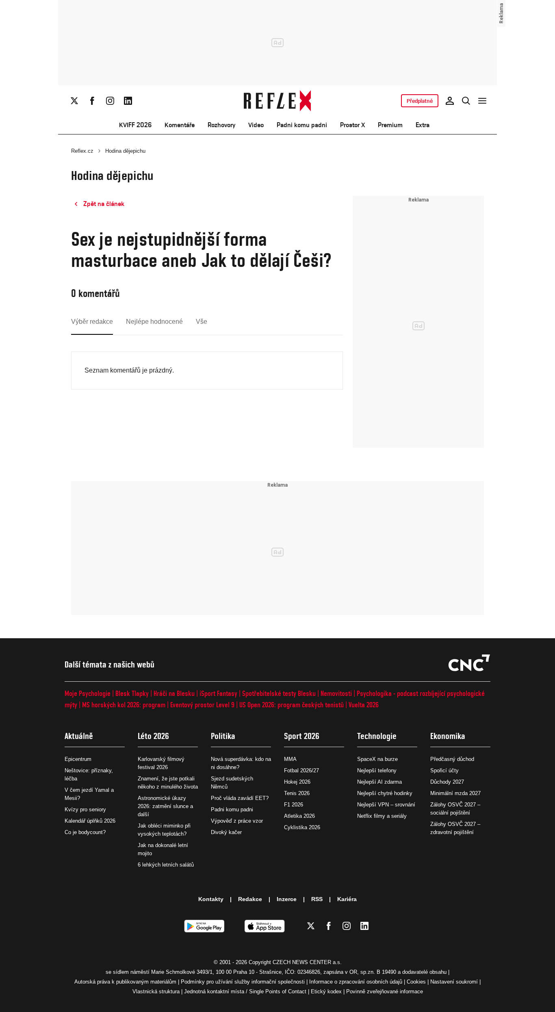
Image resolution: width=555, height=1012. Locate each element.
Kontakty (210, 899)
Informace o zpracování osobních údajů (355, 982)
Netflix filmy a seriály (382, 816)
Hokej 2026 (297, 782)
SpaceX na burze (377, 759)
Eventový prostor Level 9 (202, 704)
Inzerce (287, 899)
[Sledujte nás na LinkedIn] (127, 100)
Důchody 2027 (447, 782)
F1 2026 (293, 805)
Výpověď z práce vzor (237, 821)
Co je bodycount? (85, 832)
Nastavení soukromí (454, 982)
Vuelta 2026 (364, 704)
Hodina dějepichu (125, 151)
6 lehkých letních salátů (166, 865)
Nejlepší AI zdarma (379, 782)
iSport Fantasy (218, 693)
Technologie (377, 736)
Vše (201, 321)
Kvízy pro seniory (85, 809)
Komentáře (180, 125)
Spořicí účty (444, 770)
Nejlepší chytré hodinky (384, 793)
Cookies (416, 982)
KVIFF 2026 (135, 125)
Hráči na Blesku (174, 693)
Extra (422, 125)
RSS (317, 899)
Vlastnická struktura (156, 991)
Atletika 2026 (299, 816)
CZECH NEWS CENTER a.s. (307, 962)
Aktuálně (79, 736)
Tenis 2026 (297, 793)
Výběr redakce (92, 321)
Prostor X (352, 125)
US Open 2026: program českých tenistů (291, 704)
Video (256, 125)
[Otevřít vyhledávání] (466, 101)
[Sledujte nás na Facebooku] (92, 100)
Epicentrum (78, 759)
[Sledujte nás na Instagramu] (110, 100)
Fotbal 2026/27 (301, 770)
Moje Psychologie (88, 693)
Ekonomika (447, 736)
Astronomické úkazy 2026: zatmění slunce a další (165, 806)
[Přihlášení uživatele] (450, 101)
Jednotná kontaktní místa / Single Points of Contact (245, 991)
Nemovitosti (336, 693)
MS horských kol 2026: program (123, 704)
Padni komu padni (302, 125)
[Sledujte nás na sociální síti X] (74, 100)
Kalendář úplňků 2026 (90, 821)
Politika (223, 736)
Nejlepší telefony (377, 770)
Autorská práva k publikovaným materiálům (125, 982)
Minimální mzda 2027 (455, 793)
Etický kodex (326, 991)
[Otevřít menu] (482, 101)
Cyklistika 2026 (302, 827)
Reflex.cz (82, 151)
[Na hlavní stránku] (278, 100)
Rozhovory (221, 125)
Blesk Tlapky (132, 693)
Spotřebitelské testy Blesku (279, 693)
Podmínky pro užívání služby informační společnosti (243, 982)
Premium (390, 125)
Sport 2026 (301, 736)
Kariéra (347, 899)
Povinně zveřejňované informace (384, 991)
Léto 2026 (153, 736)
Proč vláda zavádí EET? (240, 798)
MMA (290, 759)
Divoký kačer (226, 832)
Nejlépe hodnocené (154, 321)
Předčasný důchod (452, 759)
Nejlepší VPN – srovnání (386, 805)
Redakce (250, 899)
